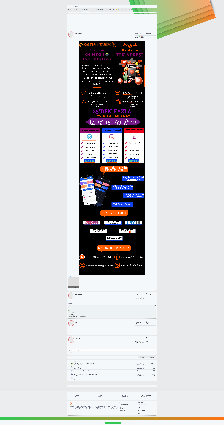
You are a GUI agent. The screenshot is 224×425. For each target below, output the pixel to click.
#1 (155, 40)
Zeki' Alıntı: (71, 348)
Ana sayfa (152, 418)
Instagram (77, 375)
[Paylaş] (154, 40)
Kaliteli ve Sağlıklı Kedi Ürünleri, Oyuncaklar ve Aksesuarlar (85, 367)
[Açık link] (148, 324)
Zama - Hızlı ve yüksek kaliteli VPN (83, 370)
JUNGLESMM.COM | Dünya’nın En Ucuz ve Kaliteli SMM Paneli (85, 374)
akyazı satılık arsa (142, 405)
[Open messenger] (149, 324)
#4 (155, 345)
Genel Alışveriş (80, 371)
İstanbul (149, 33)
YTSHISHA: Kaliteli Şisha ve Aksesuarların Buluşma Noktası (85, 363)
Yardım (148, 418)
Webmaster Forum (142, 404)
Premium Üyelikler (124, 411)
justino (75, 375)
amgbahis (140, 413)
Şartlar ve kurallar (134, 418)
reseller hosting (141, 410)
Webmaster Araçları (124, 404)
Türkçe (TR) (70, 418)
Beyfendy (75, 379)
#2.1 (155, 305)
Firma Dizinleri (80, 368)
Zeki (76, 322)
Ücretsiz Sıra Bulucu (124, 405)
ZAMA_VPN (75, 371)
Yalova (149, 322)
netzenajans (76, 364)
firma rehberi (141, 408)
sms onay (140, 411)
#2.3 (155, 314)
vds (139, 407)
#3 (155, 328)
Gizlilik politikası (142, 418)
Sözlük (121, 408)
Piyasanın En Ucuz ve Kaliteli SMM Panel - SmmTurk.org (84, 377)
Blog (121, 407)
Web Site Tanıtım (81, 364)
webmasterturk (147, 395)
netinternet (75, 368)
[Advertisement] (112, 22)
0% (137, 297)
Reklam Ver (122, 410)
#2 (155, 301)
